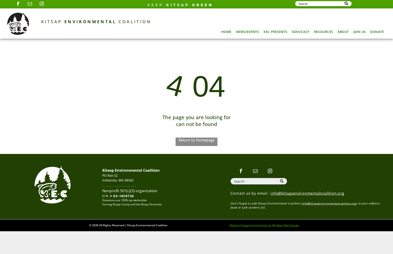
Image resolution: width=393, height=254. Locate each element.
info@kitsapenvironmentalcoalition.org (307, 193)
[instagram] (41, 4)
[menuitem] (226, 31)
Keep (155, 5)
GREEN (202, 5)
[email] (30, 4)
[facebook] (18, 4)
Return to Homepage (197, 140)
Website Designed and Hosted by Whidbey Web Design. (264, 225)
